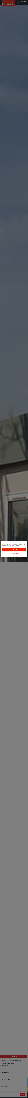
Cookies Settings (14, 553)
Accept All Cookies (14, 549)
